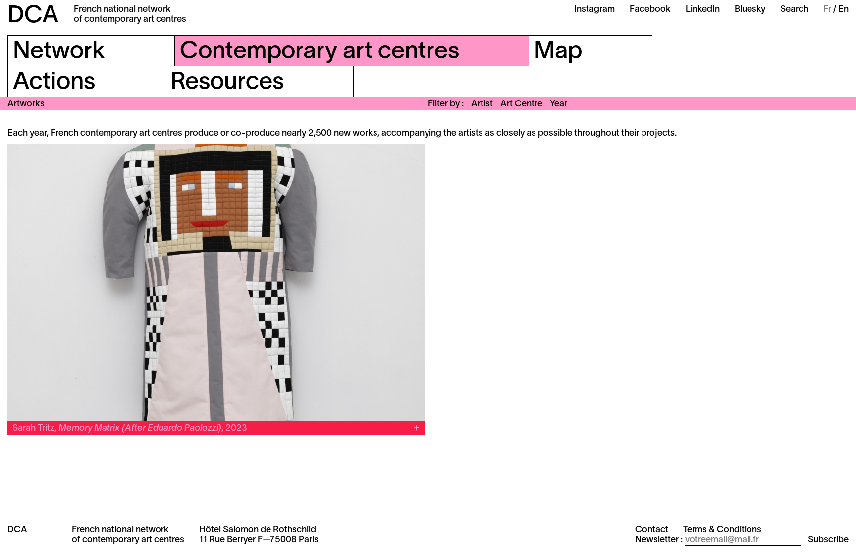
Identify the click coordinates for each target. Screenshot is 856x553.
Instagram (594, 9)
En (843, 9)
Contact (651, 530)
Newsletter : (659, 540)
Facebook (650, 9)
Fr (827, 9)
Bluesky (750, 9)
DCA (33, 16)
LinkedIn (703, 9)
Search (794, 9)
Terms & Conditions (722, 530)
